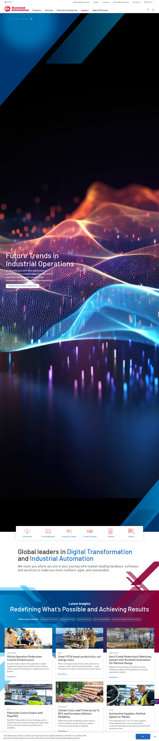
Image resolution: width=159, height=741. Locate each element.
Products (37, 10)
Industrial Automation (61, 558)
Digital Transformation (99, 552)
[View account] (153, 10)
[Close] (155, 736)
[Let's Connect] (156, 701)
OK (143, 736)
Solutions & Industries (67, 10)
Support (85, 10)
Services (49, 10)
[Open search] (148, 10)
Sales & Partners (100, 10)
